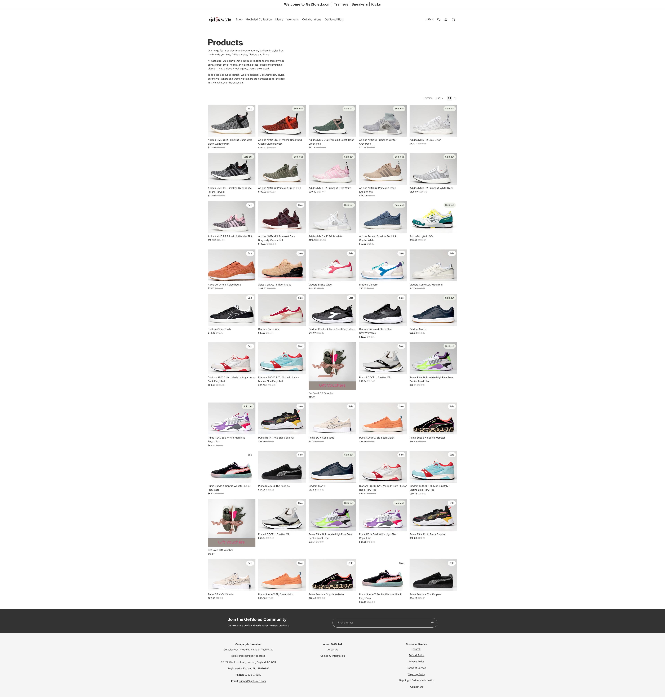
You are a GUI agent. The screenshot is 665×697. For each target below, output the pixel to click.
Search (416, 648)
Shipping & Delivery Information (416, 680)
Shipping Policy (416, 674)
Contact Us (416, 686)
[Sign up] (432, 622)
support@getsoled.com (252, 681)
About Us (332, 649)
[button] (440, 98)
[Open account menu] (446, 19)
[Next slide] (250, 120)
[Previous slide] (213, 120)
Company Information (332, 655)
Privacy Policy (416, 661)
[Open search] (438, 19)
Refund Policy (416, 655)
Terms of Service (416, 667)
